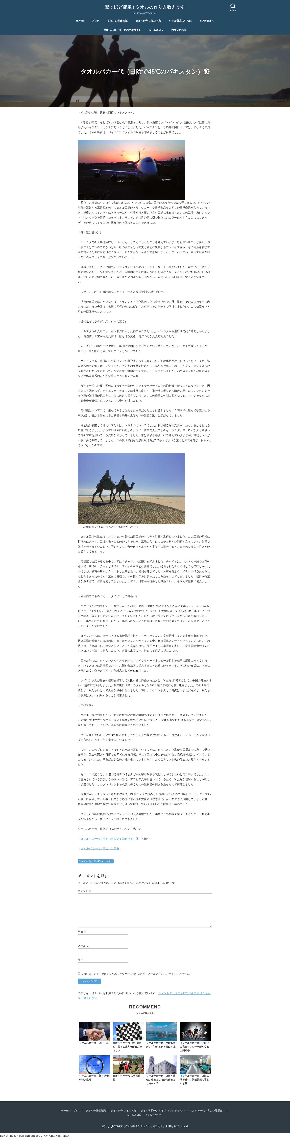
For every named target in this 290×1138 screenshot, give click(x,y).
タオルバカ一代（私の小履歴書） (122, 30)
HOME (80, 20)
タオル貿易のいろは (180, 20)
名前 (82, 931)
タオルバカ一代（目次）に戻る (100, 848)
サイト (82, 960)
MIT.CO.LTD (156, 30)
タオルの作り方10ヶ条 (148, 20)
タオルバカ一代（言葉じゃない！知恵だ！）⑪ (109, 838)
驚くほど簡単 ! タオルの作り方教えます (145, 7)
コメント (84, 891)
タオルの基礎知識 (117, 20)
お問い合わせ (178, 30)
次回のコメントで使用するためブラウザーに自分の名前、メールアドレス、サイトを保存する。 (136, 974)
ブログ (95, 20)
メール (83, 945)
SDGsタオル (207, 20)
